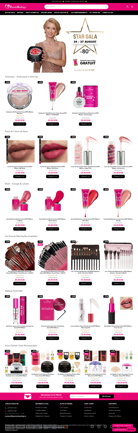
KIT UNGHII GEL (95, 12)
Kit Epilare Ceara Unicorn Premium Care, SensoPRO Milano (43, 375)
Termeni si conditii (41, 407)
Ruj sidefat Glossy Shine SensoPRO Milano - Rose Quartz (118, 327)
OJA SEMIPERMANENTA (79, 12)
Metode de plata (65, 413)
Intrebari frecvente (114, 410)
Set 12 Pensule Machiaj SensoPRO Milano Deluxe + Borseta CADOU (118, 272)
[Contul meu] (127, 7)
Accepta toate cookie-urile (122, 425)
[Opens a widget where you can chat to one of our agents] (131, 429)
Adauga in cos (19, 124)
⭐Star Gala (10, 12)
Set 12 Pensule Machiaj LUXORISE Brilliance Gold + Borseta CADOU (85, 272)
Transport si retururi (66, 416)
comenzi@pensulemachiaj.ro (15, 416)
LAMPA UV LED (108, 12)
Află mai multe (59, 427)
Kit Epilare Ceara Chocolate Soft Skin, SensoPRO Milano (95, 375)
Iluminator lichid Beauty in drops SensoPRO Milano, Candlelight (52, 114)
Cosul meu (63, 410)
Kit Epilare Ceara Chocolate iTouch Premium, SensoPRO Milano (121, 375)
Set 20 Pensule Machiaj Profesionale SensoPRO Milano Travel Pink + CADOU (52, 272)
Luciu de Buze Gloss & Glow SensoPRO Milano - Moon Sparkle (85, 327)
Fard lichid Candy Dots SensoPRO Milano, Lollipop (19, 220)
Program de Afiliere (115, 416)
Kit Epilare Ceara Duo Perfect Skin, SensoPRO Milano (69, 375)
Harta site (112, 413)
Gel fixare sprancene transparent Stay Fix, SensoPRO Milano (20, 327)
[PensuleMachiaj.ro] (16, 7)
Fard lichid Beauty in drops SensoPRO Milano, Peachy (118, 220)
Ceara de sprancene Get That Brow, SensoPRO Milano (52, 327)
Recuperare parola (90, 413)
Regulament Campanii (42, 416)
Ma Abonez (106, 396)
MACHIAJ (20, 12)
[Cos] (132, 7)
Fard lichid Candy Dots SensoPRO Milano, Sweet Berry (52, 220)
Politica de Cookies (41, 413)
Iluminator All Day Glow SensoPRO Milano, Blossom (19, 112)
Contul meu (88, 407)
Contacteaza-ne (114, 407)
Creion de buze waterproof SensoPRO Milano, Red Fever (52, 167)
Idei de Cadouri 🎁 (61, 12)
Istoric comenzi (89, 416)
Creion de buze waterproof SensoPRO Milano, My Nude (19, 167)
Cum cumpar (64, 407)
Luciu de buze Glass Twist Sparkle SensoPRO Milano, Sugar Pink (85, 167)
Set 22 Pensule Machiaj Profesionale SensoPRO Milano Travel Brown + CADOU (19, 272)
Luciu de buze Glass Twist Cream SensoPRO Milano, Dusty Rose (118, 167)
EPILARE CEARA (46, 12)
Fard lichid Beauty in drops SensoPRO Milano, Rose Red (85, 220)
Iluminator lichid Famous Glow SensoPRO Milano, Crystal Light (85, 114)
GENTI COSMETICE (32, 12)
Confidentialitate (40, 410)
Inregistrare (87, 410)
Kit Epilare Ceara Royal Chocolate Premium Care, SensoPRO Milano (16, 375)
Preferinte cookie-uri (11, 430)
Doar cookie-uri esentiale (123, 429)
